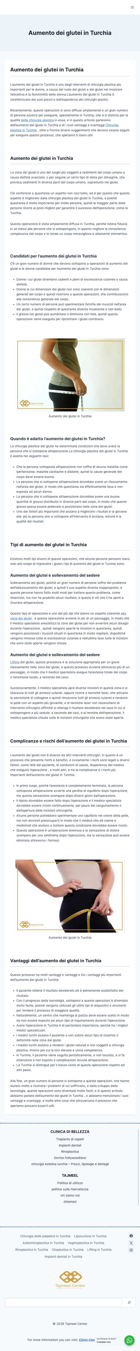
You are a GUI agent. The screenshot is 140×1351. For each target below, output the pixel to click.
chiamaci (70, 1201)
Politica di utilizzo (70, 1183)
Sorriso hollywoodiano (70, 1158)
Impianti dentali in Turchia (63, 1256)
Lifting (14, 662)
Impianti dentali (70, 1145)
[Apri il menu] (132, 7)
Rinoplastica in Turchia (31, 1249)
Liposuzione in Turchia (90, 1236)
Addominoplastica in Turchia (43, 1243)
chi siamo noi (70, 1195)
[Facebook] (131, 1236)
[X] (131, 1243)
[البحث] (129, 1302)
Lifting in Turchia (99, 1249)
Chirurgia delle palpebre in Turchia (45, 1236)
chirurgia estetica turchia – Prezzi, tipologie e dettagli (70, 1164)
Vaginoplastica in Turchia (86, 1243)
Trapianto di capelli (70, 1139)
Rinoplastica (70, 1151)
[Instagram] (131, 1250)
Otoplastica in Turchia (68, 1249)
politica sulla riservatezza (70, 1189)
